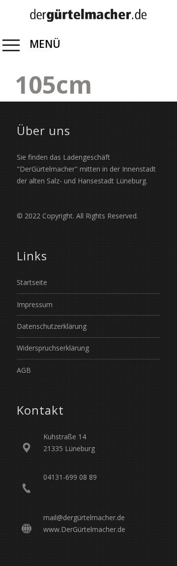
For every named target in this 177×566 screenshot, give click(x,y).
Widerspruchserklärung (53, 348)
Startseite (32, 282)
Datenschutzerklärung (52, 326)
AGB (24, 370)
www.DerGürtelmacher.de (84, 529)
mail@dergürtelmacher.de (84, 517)
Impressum (35, 304)
